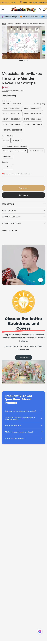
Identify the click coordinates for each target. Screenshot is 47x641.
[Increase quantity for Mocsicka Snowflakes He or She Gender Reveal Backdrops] (11, 166)
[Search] (40, 9)
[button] (39, 632)
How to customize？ (13, 425)
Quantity (5, 162)
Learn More (24, 357)
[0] (43, 9)
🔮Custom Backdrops (9, 17)
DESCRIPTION (8, 204)
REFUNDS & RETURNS (11, 223)
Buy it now (23, 195)
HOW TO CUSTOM (9, 210)
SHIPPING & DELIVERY (11, 217)
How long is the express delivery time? (20, 411)
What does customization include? (19, 432)
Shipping (5, 91)
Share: (4, 230)
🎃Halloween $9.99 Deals (29, 17)
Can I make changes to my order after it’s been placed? (20, 418)
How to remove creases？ (15, 438)
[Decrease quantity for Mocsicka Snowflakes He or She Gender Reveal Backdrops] (3, 166)
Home (4, 23)
